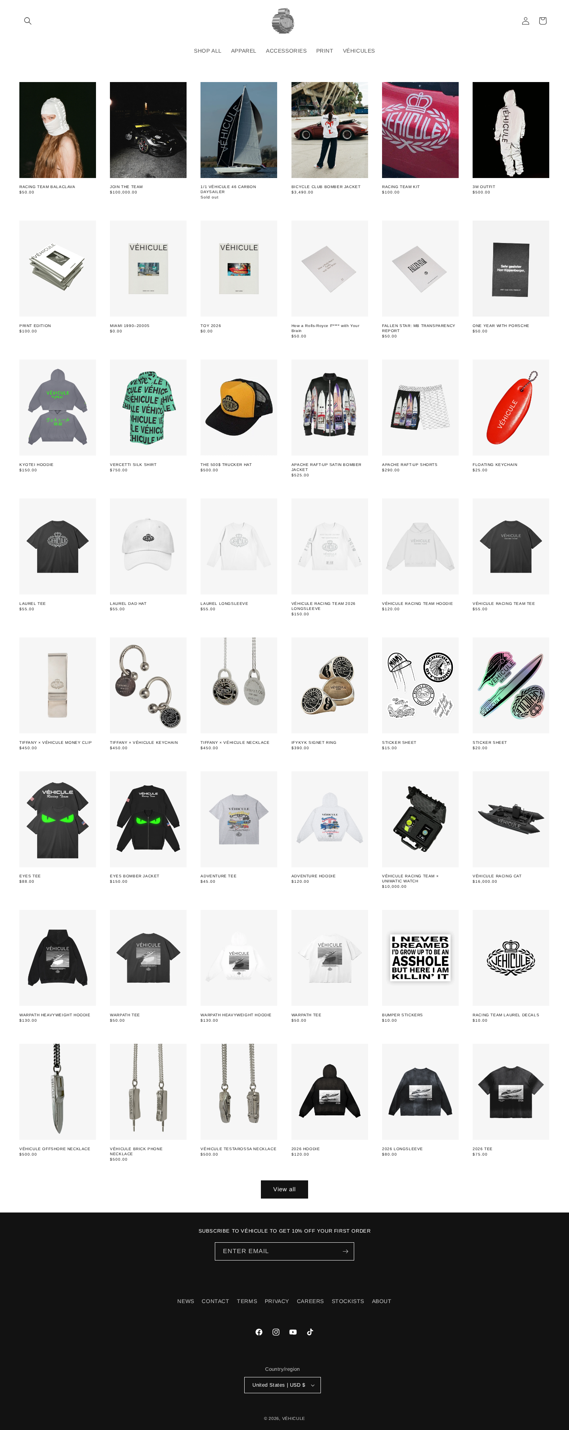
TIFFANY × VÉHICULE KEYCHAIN (144, 742)
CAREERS (310, 1301)
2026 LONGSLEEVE (402, 1149)
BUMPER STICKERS (402, 1015)
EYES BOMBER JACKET (134, 876)
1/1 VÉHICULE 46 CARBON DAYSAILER (228, 189)
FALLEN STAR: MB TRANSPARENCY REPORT (419, 328)
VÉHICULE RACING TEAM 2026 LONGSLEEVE (323, 606)
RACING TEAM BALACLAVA (47, 187)
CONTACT (215, 1301)
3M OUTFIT (484, 187)
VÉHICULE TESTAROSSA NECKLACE (238, 1149)
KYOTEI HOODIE (36, 464)
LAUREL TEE (32, 603)
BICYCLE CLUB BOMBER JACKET (326, 187)
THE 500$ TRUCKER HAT (226, 464)
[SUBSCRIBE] (345, 1251)
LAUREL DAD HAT (128, 603)
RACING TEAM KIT (401, 187)
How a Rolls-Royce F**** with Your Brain (325, 328)
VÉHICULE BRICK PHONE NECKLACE (136, 1151)
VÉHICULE (293, 1418)
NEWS (185, 1301)
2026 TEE (483, 1149)
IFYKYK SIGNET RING (314, 742)
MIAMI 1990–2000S (130, 326)
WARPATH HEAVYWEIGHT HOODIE (55, 1015)
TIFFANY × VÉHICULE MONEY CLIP (55, 742)
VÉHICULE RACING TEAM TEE (504, 603)
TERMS (247, 1301)
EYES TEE (30, 876)
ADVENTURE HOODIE (313, 876)
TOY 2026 (211, 326)
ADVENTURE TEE (219, 876)
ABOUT (382, 1301)
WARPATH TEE (125, 1015)
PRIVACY (277, 1301)
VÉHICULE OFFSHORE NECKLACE (55, 1149)
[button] (27, 20)
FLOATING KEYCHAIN (495, 464)
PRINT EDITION (35, 326)
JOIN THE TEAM (126, 187)
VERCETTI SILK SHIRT (133, 464)
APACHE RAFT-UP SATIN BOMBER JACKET (326, 467)
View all (284, 1189)
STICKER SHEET (399, 742)
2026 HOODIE (305, 1149)
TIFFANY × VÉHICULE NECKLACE (235, 742)
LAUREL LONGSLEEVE (224, 603)
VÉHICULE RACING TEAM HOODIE (417, 603)
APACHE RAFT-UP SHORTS (410, 464)
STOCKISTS (348, 1301)
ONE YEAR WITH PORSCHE (501, 326)
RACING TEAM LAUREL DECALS (506, 1015)
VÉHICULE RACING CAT (497, 876)
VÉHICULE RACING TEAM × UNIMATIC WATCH (410, 878)
